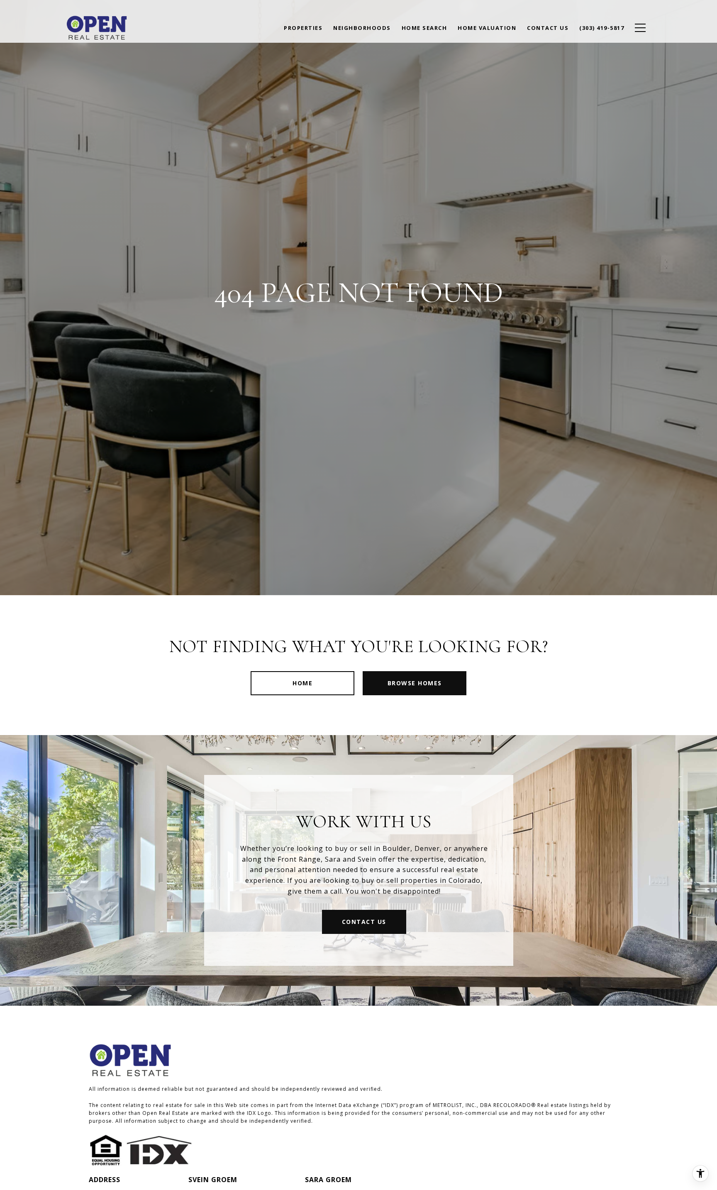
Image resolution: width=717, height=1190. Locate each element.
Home (302, 683)
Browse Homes (415, 683)
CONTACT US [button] (364, 922)
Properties (303, 28)
